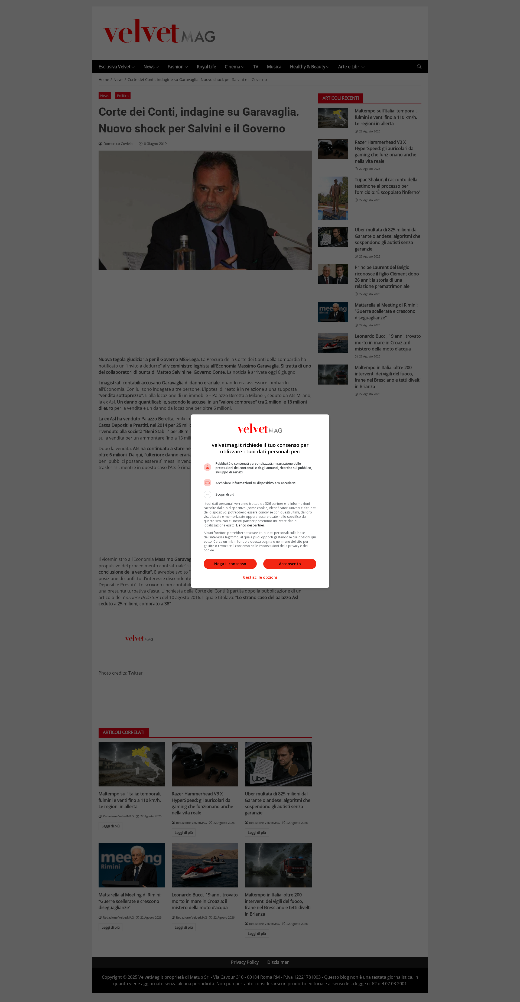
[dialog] (260, 501)
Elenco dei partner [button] (250, 525)
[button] (260, 494)
